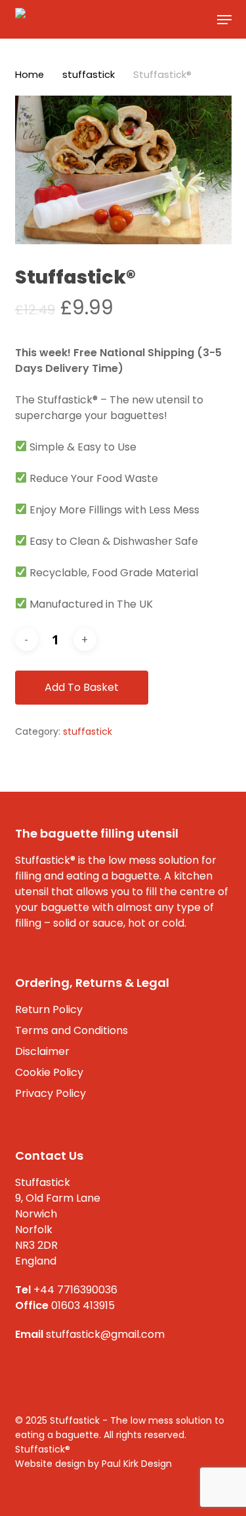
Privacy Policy (50, 1093)
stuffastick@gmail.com (105, 1334)
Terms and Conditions (71, 1030)
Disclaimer (42, 1051)
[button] (224, 19)
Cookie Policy (49, 1072)
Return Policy (49, 1009)
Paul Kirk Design (137, 1463)
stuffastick (88, 74)
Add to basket (82, 687)
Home (29, 74)
